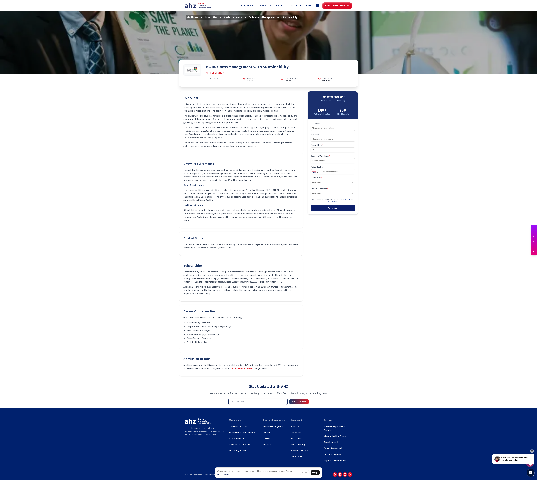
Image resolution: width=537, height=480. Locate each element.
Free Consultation (335, 5)
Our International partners (242, 432)
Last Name (315, 134)
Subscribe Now (299, 401)
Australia (267, 438)
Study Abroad (247, 5)
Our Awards (296, 432)
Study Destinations (238, 426)
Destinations (292, 5)
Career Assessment (333, 448)
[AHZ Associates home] (198, 6)
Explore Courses (237, 438)
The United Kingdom (273, 426)
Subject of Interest (319, 188)
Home (194, 17)
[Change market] (317, 5)
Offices (308, 5)
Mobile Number (317, 167)
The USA (267, 444)
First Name (316, 123)
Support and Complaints (336, 460)
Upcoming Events (237, 450)
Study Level (316, 177)
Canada (266, 432)
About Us (295, 426)
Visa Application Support (336, 436)
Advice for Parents (332, 454)
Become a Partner (299, 450)
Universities (266, 5)
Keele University (233, 17)
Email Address (317, 145)
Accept (315, 472)
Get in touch (296, 456)
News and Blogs (298, 444)
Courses (279, 5)
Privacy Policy (333, 201)
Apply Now (333, 208)
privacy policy (223, 474)
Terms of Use (345, 199)
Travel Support (331, 442)
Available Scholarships (240, 444)
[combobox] (333, 160)
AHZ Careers (296, 438)
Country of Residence (320, 156)
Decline (305, 472)
